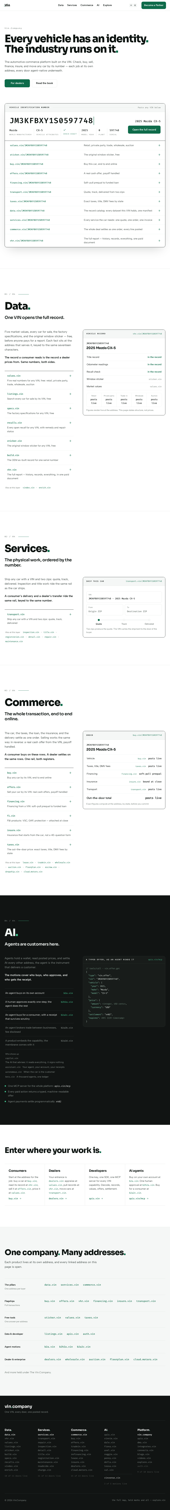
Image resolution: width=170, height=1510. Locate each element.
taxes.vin (91, 1317)
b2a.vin (133, 1181)
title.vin (48, 632)
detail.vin (34, 637)
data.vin (50, 1284)
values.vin (18, 1192)
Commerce (87, 5)
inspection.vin (31, 632)
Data (61, 5)
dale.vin (109, 1442)
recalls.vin (12, 1462)
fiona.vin (110, 1446)
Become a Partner (153, 5)
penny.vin (110, 1458)
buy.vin (32, 1181)
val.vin (109, 1470)
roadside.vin (46, 1466)
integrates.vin (146, 1446)
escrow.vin (51, 867)
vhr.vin (33, 1185)
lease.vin (28, 862)
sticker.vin (52, 1317)
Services (72, 5)
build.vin (11, 1454)
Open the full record (144, 129)
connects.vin (145, 1450)
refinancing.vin (81, 1454)
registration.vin (14, 637)
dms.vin (142, 1442)
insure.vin (124, 1301)
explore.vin (144, 1462)
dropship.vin (12, 871)
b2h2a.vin (148, 1185)
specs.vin (11, 1458)
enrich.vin (44, 487)
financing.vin (103, 1301)
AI (98, 5)
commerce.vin (92, 1284)
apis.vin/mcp (137, 1198)
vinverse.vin (112, 1477)
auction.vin (14, 867)
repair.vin (50, 637)
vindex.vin (28, 487)
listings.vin (53, 1334)
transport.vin (57, 1192)
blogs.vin (143, 1454)
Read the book (44, 83)
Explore (107, 5)
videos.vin (144, 1458)
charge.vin (44, 1470)
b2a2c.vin (135, 1192)
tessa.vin (110, 1466)
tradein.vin (44, 862)
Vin (7, 5)
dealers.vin (56, 1181)
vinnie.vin (111, 1438)
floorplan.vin (33, 867)
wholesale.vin (62, 862)
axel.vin (109, 1450)
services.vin (70, 1284)
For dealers (17, 83)
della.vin (110, 1462)
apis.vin (95, 1198)
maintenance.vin (14, 641)
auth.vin (89, 1334)
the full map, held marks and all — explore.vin (138, 1500)
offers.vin (24, 1188)
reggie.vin (111, 1454)
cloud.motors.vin (33, 871)
